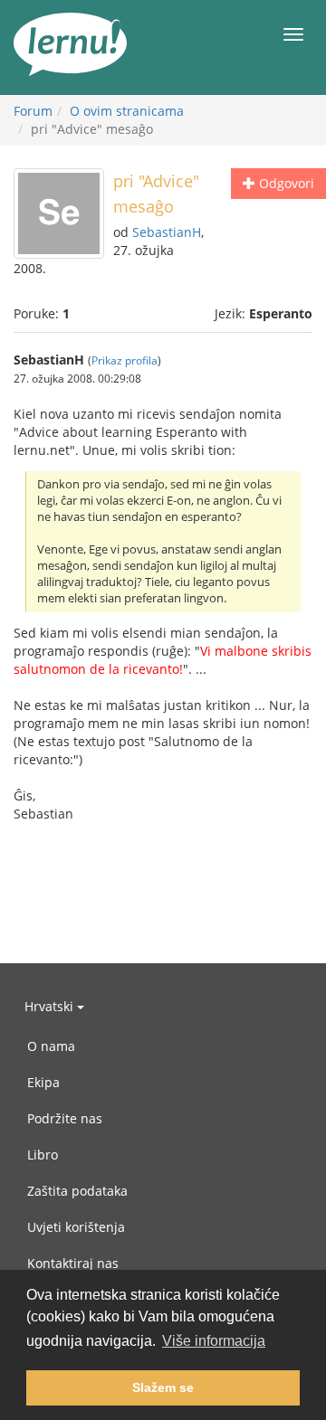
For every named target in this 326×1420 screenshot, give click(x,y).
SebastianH (166, 232)
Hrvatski (50, 1006)
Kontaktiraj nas (73, 1263)
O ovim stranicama (127, 110)
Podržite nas (64, 1118)
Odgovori (284, 183)
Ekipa (43, 1082)
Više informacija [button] (213, 1341)
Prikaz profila (124, 360)
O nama (51, 1046)
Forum (33, 110)
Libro (42, 1154)
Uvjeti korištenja (76, 1226)
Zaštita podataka (77, 1190)
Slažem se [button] (163, 1387)
